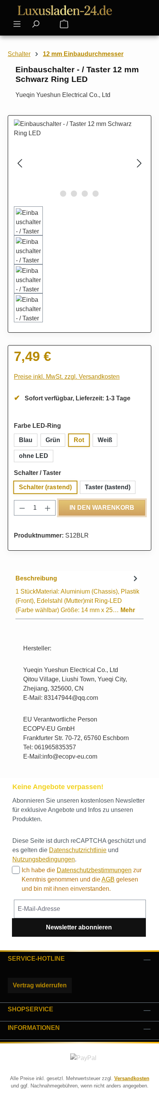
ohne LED (33, 456)
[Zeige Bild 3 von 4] (85, 194)
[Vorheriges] (19, 162)
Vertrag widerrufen (40, 985)
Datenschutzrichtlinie (78, 850)
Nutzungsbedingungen (43, 859)
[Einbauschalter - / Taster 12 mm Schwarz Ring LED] (79, 162)
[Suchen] (35, 24)
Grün (53, 440)
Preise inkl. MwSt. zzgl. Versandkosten (67, 376)
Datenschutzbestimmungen (94, 870)
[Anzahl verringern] (22, 508)
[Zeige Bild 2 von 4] (74, 194)
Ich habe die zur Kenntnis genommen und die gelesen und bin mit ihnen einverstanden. (82, 879)
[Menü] (17, 24)
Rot (79, 440)
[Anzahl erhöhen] (48, 508)
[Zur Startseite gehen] (65, 10)
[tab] (77, 594)
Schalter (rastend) (45, 487)
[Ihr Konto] (50, 24)
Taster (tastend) (107, 487)
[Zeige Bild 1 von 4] (63, 194)
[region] (79, 220)
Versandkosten (131, 1078)
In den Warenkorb (101, 507)
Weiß (105, 440)
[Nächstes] (139, 162)
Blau (25, 440)
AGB (108, 879)
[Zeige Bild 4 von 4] (96, 194)
